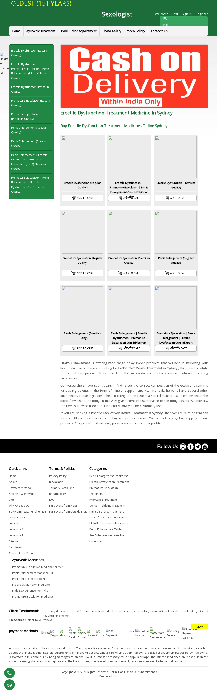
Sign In (187, 14)
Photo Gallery (112, 31)
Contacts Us (159, 31)
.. (117, 676)
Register (201, 14)
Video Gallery (136, 31)
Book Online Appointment (79, 31)
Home (16, 31)
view (199, 626)
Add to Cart (85, 198)
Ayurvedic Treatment (40, 31)
